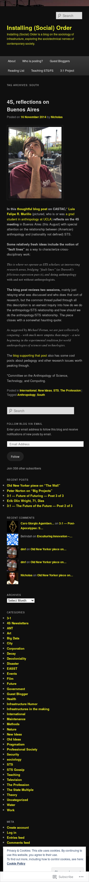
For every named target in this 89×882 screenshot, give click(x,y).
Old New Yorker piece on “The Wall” (33, 485)
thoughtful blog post (32, 209)
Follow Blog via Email (24, 423)
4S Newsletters (17, 623)
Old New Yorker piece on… (48, 549)
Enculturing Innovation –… (54, 536)
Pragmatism (16, 744)
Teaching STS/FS (42, 70)
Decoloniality (16, 658)
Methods (13, 724)
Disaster (13, 663)
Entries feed (15, 837)
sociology (14, 759)
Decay (11, 653)
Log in (11, 832)
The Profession (70, 390)
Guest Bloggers (60, 61)
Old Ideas (14, 739)
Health (11, 699)
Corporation (15, 648)
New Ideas (45, 390)
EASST (12, 668)
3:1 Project (67, 70)
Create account (18, 827)
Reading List (16, 70)
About (11, 61)
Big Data (13, 638)
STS (56, 390)
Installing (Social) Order (39, 27)
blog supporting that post (30, 355)
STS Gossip (15, 769)
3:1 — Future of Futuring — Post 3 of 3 (35, 495)
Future (11, 683)
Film (10, 678)
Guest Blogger (17, 693)
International (28, 390)
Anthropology (26, 394)
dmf (23, 549)
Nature (11, 729)
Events (12, 673)
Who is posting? (32, 61)
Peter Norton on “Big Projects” (29, 490)
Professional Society (22, 749)
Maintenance (16, 719)
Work (10, 810)
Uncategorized (17, 799)
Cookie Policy (16, 863)
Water (11, 804)
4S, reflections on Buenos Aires (28, 105)
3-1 (9, 618)
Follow (15, 456)
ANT (10, 628)
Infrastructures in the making (28, 709)
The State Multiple (20, 789)
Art (9, 633)
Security (13, 754)
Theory (12, 794)
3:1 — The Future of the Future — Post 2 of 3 (39, 505)
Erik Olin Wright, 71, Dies (25, 500)
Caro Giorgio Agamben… (37, 523)
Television (14, 779)
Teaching (13, 774)
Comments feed (18, 842)
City (10, 643)
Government (16, 688)
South (41, 394)
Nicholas (57, 117)
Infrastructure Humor (22, 704)
